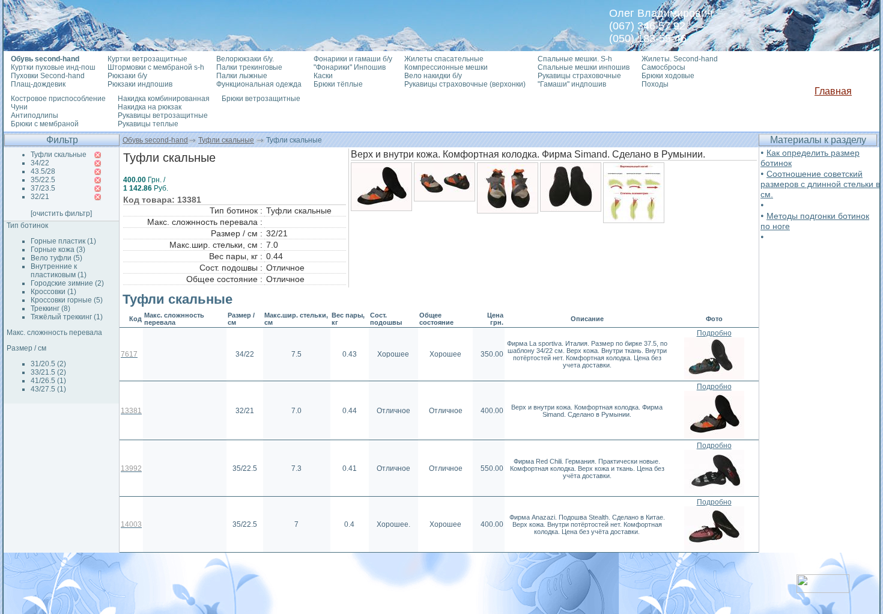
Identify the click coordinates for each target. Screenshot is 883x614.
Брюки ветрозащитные (261, 98)
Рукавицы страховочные (579, 76)
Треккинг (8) (50, 308)
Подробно (714, 333)
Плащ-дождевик (38, 84)
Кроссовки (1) (53, 291)
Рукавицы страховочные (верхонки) (465, 84)
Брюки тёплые (338, 84)
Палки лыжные (241, 76)
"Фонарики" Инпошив (350, 67)
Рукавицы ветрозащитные (163, 115)
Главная (833, 91)
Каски (323, 76)
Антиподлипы (34, 115)
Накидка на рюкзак (149, 107)
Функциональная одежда (259, 84)
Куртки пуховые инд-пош (53, 67)
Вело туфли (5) (56, 258)
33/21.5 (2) (48, 372)
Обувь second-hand (155, 140)
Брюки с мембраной (45, 124)
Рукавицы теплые (148, 124)
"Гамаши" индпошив (572, 84)
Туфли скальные (226, 140)
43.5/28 (43, 171)
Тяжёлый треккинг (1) (67, 317)
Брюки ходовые (668, 76)
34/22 (40, 163)
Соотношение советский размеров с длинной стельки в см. (820, 184)
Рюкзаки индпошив (140, 84)
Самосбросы (663, 67)
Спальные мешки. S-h (575, 59)
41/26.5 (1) (48, 380)
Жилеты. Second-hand (680, 59)
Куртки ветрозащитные (147, 59)
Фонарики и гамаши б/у (353, 59)
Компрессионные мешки (446, 67)
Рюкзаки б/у (127, 76)
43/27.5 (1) (48, 389)
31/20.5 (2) (48, 364)
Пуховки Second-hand (48, 76)
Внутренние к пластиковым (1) (58, 270)
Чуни (19, 107)
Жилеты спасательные (444, 59)
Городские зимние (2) (67, 283)
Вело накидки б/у (433, 76)
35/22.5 (43, 180)
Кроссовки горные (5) (67, 300)
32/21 (40, 196)
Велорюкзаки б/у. (245, 59)
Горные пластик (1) (63, 241)
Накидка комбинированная (164, 98)
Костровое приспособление (58, 98)
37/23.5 (43, 188)
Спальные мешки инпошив (584, 67)
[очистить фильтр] (61, 213)
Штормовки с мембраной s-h (156, 67)
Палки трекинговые (249, 67)
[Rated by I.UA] (823, 590)
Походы (655, 84)
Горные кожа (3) (58, 249)
